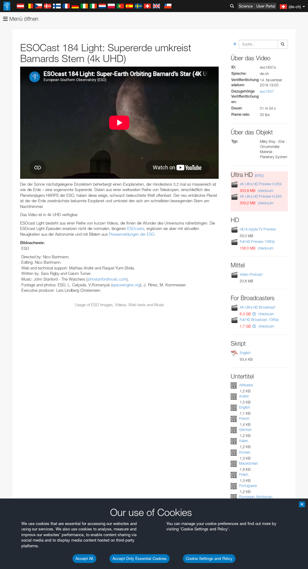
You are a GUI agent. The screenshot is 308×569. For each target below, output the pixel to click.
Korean (244, 452)
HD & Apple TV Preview (258, 229)
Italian (243, 441)
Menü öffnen (23, 19)
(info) (259, 175)
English (245, 353)
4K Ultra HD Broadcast (257, 307)
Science (246, 6)
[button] (254, 314)
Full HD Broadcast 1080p (259, 319)
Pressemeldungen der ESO (132, 234)
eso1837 (267, 91)
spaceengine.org (126, 284)
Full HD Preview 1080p (257, 241)
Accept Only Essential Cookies (139, 558)
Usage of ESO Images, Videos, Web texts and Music (119, 304)
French (244, 418)
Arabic (244, 396)
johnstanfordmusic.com (107, 279)
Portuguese (248, 485)
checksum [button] (265, 190)
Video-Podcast (251, 274)
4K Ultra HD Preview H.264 (261, 184)
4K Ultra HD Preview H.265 (261, 196)
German (245, 429)
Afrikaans (246, 385)
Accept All (84, 558)
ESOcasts (135, 228)
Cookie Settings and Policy (209, 558)
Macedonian (248, 463)
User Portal (265, 6)
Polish (243, 474)
